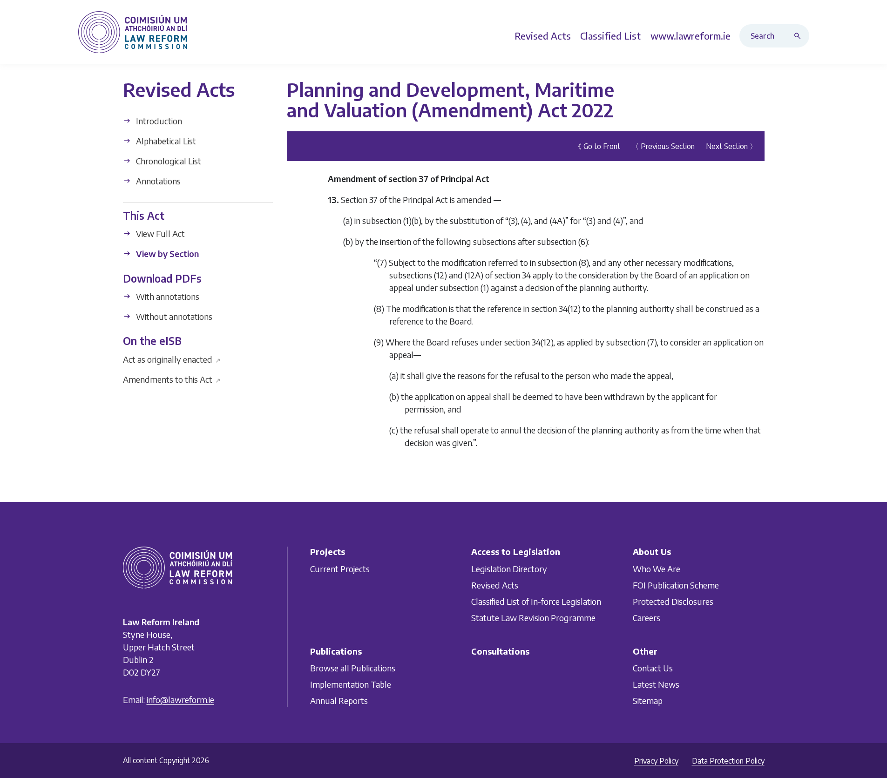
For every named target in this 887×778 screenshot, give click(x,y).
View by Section (166, 253)
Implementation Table (350, 684)
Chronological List (167, 161)
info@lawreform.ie (180, 699)
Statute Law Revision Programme (533, 617)
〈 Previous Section (663, 146)
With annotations (166, 296)
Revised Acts (494, 584)
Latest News (656, 684)
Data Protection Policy (728, 760)
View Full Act (159, 233)
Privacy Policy (656, 760)
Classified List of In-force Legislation (536, 600)
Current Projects (340, 568)
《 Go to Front (597, 146)
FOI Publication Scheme (676, 584)
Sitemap (648, 700)
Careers (646, 617)
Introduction (158, 120)
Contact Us (653, 668)
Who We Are (656, 568)
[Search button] (799, 35)
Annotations (157, 181)
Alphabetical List (165, 140)
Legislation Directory (509, 568)
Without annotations (173, 316)
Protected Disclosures (673, 600)
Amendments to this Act (172, 378)
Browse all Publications (352, 668)
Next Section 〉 (731, 146)
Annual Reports (339, 700)
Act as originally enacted (172, 358)
